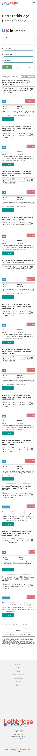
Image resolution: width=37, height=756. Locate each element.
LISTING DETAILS (8, 119)
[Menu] (34, 3)
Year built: (7, 54)
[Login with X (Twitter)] (11, 31)
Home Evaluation (18, 674)
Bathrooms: (6, 48)
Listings (18, 664)
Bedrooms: (6, 43)
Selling (18, 671)
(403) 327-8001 (18, 738)
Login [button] (20, 30)
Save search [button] (7, 67)
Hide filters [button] (29, 67)
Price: (6, 37)
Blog (18, 685)
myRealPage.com (21, 647)
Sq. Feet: (6, 60)
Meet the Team (18, 678)
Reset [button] (18, 67)
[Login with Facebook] (3, 31)
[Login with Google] (7, 31)
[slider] (3, 39)
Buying (18, 667)
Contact (18, 681)
